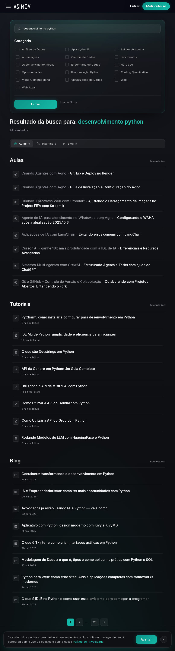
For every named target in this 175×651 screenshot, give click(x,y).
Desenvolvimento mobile (38, 64)
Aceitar (146, 639)
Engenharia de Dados (85, 64)
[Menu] (8, 6)
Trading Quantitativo (134, 72)
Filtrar (35, 104)
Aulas (24, 143)
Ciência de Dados (83, 57)
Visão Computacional (36, 79)
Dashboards (129, 57)
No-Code (127, 64)
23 (94, 622)
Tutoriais (49, 143)
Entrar (135, 6)
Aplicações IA (80, 49)
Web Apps (29, 87)
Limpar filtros (68, 102)
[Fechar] (163, 639)
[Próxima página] (104, 622)
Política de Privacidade (88, 641)
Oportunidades (32, 72)
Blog (72, 143)
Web (124, 79)
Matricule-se (156, 6)
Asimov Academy (132, 49)
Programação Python (85, 72)
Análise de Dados (33, 49)
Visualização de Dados (86, 79)
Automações (30, 57)
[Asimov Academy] (22, 6)
